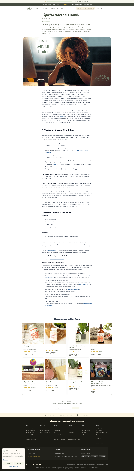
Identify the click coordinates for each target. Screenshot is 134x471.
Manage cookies (99, 448)
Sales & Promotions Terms (101, 438)
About (62, 8)
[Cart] (104, 8)
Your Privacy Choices (100, 446)
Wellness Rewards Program (74, 444)
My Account (84, 438)
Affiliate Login (71, 442)
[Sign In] (101, 8)
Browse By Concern (44, 8)
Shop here (65, 4)
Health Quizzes (57, 436)
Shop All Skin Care (30, 438)
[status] (119, 467)
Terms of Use (99, 436)
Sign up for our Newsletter (60, 444)
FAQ (83, 440)
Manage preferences (13, 466)
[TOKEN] (106, 470)
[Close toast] (107, 465)
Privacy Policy (99, 433)
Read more (5, 459)
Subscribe (75, 413)
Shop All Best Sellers (30, 436)
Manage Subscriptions (45, 438)
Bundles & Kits (29, 442)
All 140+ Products (30, 433)
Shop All (36, 8)
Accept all (19, 463)
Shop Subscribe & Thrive (45, 436)
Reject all (8, 463)
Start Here (56, 433)
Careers (69, 440)
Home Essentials (29, 440)
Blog (58, 8)
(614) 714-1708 (31, 460)
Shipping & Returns (86, 436)
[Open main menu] (107, 8)
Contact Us (84, 433)
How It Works (43, 433)
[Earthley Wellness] (28, 8)
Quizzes (53, 8)
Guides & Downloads (58, 442)
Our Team (70, 436)
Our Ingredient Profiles (59, 440)
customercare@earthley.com (34, 462)
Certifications (71, 438)
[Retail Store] (98, 8)
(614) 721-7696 (58, 460)
